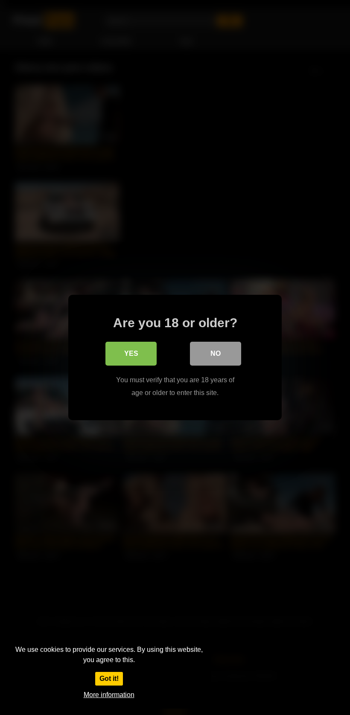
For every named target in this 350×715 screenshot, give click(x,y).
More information (109, 694)
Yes (131, 353)
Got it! (109, 678)
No (215, 353)
